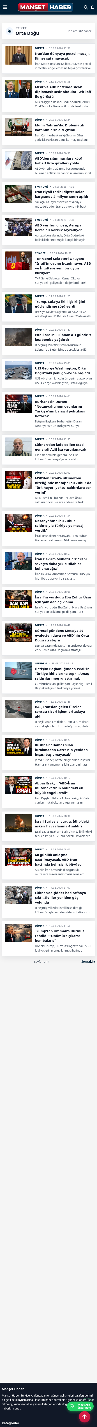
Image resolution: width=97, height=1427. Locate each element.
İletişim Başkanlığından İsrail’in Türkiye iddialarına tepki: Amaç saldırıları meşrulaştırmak (62, 673)
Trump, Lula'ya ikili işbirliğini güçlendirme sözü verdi (60, 304)
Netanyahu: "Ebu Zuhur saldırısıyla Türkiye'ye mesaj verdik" (59, 525)
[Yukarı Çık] (84, 1416)
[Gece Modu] (92, 7)
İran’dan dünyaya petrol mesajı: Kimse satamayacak (62, 55)
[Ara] (86, 7)
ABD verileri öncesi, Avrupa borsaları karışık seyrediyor (58, 227)
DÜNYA (39, 48)
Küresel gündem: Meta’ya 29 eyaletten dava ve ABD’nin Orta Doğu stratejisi (62, 635)
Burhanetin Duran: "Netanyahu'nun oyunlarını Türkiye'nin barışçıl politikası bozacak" (60, 408)
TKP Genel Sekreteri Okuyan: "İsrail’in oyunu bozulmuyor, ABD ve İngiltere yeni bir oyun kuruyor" (63, 265)
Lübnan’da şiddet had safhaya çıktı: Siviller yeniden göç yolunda (60, 897)
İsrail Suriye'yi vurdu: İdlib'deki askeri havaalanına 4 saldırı (62, 823)
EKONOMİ (41, 186)
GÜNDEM (41, 663)
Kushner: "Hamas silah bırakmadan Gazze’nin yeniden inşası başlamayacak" (61, 750)
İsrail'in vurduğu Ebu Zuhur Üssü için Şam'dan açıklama (63, 599)
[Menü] (5, 7)
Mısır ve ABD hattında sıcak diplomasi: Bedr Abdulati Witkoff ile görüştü (63, 92)
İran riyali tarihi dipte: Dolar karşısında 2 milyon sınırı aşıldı (61, 194)
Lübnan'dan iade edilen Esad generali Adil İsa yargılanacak (60, 447)
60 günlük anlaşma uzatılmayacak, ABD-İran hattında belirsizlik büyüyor (59, 859)
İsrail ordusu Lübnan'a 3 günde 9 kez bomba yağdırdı (63, 337)
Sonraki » (88, 962)
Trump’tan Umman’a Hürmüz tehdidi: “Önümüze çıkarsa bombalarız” (59, 936)
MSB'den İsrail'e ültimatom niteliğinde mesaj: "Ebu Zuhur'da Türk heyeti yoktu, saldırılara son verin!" (63, 485)
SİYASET (40, 253)
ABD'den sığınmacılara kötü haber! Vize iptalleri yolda (58, 160)
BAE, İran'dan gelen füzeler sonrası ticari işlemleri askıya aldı (60, 711)
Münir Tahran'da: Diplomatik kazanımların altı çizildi (59, 127)
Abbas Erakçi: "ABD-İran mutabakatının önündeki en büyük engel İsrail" (59, 788)
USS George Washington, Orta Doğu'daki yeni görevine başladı (62, 370)
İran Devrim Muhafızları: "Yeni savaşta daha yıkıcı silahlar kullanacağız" (61, 564)
